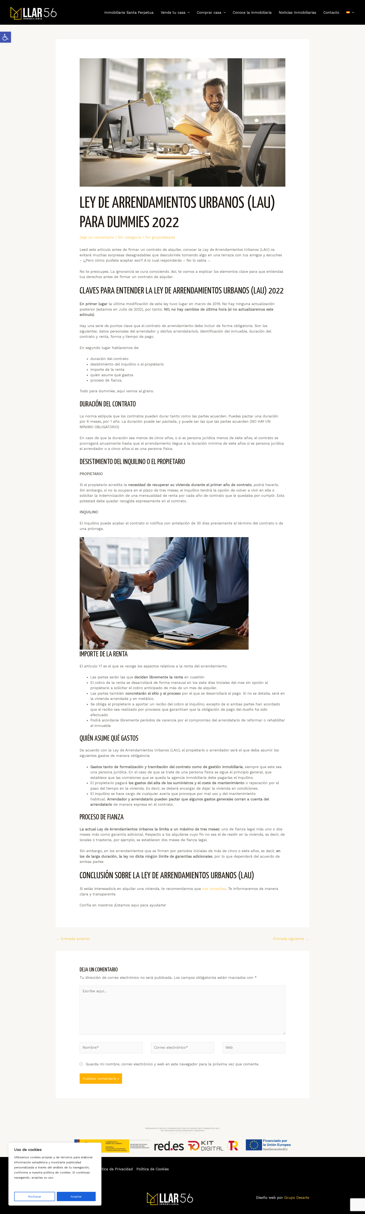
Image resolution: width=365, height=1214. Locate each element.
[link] (5, 37)
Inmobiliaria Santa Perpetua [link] (129, 12)
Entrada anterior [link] (73, 939)
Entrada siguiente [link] (291, 939)
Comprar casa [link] (209, 12)
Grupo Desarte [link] (296, 1197)
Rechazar (34, 1196)
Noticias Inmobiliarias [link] (297, 12)
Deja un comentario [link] (97, 237)
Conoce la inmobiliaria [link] (252, 12)
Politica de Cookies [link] (152, 1169)
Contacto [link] (331, 12)
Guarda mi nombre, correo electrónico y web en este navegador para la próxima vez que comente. (172, 1064)
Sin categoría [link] (129, 237)
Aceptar (76, 1196)
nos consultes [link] (214, 889)
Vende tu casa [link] (173, 12)
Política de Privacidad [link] (114, 1169)
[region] (54, 1174)
